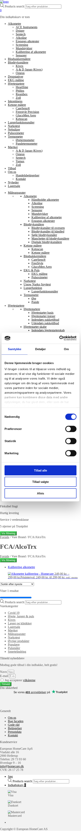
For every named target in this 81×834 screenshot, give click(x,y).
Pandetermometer (26, 143)
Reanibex (22, 94)
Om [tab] (66, 349)
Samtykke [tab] (14, 349)
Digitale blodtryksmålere (46, 242)
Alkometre (14, 23)
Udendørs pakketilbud (45, 323)
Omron (20, 73)
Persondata (14, 731)
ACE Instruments (26, 27)
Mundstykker (24, 48)
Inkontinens (15, 101)
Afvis (40, 493)
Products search (15, 6)
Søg (10, 776)
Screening (22, 44)
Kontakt (21, 179)
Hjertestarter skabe (35, 326)
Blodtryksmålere (18, 62)
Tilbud (12, 168)
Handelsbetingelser (27, 175)
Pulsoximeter (16, 133)
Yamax (20, 161)
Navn (4, 671)
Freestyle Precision (27, 112)
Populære (14, 644)
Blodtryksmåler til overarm (48, 228)
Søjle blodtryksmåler (44, 235)
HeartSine (22, 87)
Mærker (13, 147)
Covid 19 (13, 612)
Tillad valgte (40, 481)
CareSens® (23, 108)
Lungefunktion (33, 288)
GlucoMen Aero (26, 115)
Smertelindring (17, 651)
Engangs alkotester (27, 41)
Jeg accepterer (20, 680)
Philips (20, 90)
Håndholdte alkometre (45, 199)
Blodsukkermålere (19, 59)
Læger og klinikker (20, 623)
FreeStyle (37, 263)
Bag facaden (15, 721)
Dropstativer (15, 76)
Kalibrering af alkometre (31, 52)
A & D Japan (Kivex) (29, 69)
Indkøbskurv (17, 785)
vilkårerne (29, 680)
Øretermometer (25, 140)
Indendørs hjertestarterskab (48, 330)
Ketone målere (17, 104)
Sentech (21, 34)
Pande (35, 302)
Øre (33, 298)
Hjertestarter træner (43, 316)
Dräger (20, 30)
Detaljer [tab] (40, 349)
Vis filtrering (8, 533)
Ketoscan (21, 119)
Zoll (18, 97)
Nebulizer (14, 129)
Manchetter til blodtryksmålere (50, 238)
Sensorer (21, 55)
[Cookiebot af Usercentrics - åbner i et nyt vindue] (59, 338)
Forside (4, 537)
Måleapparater (17, 192)
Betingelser (15, 728)
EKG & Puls (32, 270)
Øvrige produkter (18, 641)
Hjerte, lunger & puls (21, 616)
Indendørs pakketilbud (45, 319)
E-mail (4, 676)
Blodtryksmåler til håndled (47, 231)
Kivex (19, 66)
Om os (12, 172)
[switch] (70, 429)
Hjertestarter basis (42, 312)
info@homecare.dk (12, 766)
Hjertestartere (16, 83)
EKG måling (16, 80)
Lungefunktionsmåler (21, 122)
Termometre (15, 136)
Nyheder (13, 182)
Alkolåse (21, 37)
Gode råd (13, 724)
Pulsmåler (14, 648)
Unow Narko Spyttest (37, 284)
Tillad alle (40, 470)
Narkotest (14, 126)
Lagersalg (14, 186)
